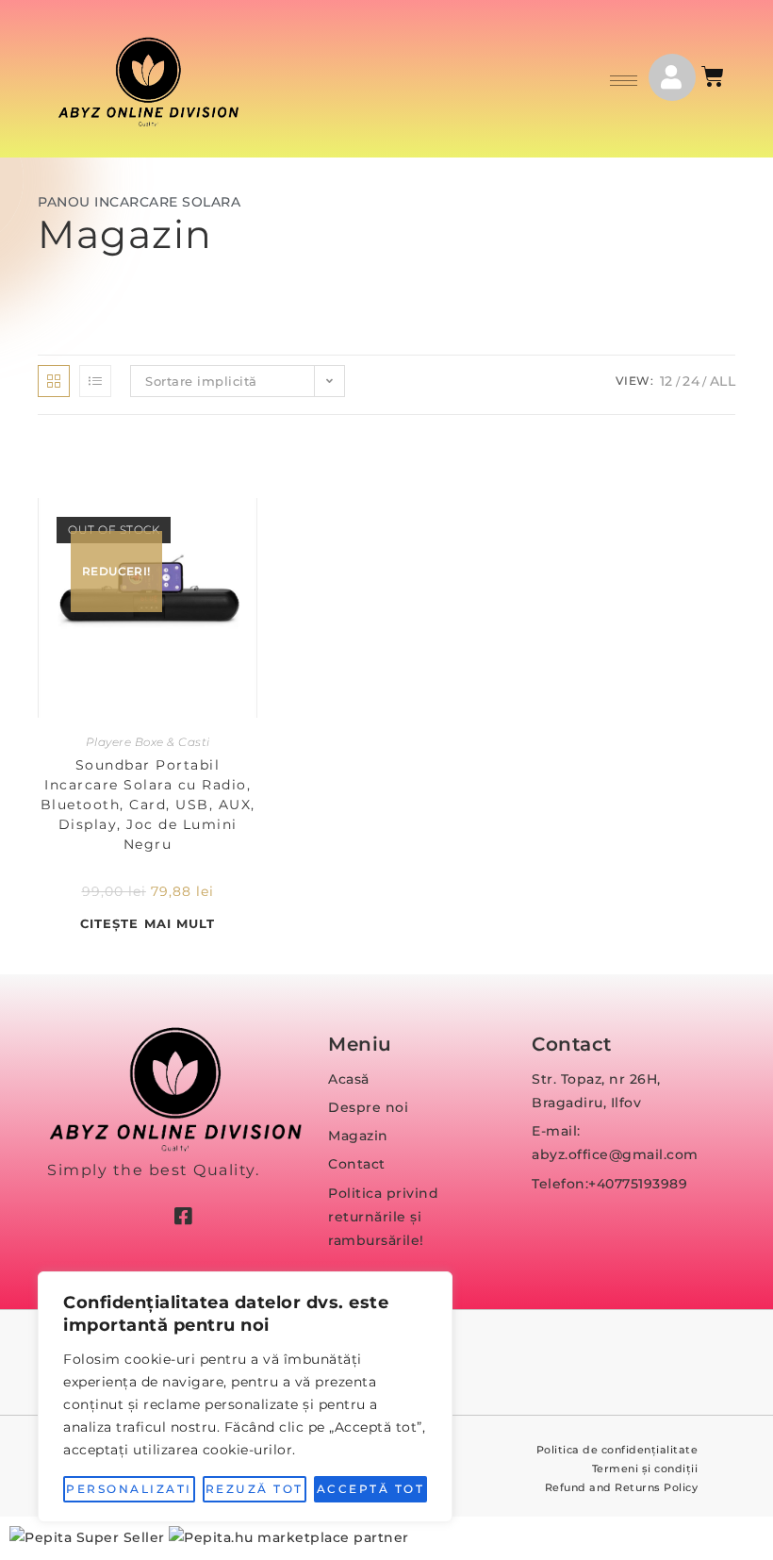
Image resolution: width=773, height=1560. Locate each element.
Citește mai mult (148, 923)
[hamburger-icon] (623, 80)
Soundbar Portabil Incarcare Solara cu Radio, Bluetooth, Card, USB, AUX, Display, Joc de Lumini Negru (148, 804)
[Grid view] (54, 381)
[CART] (714, 76)
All (723, 381)
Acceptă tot (371, 1489)
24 (691, 381)
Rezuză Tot (255, 1489)
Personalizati (129, 1489)
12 (666, 381)
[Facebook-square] (183, 1216)
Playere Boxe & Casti (148, 742)
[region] (245, 1396)
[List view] (95, 381)
